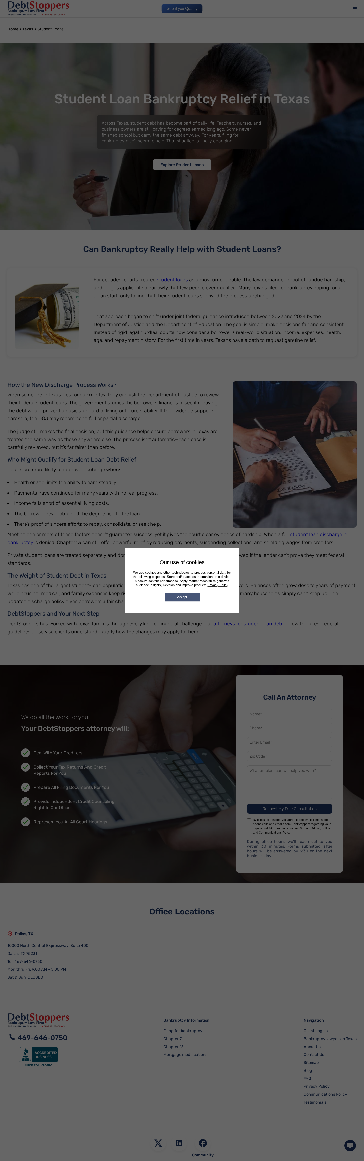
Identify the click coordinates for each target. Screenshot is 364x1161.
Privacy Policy (218, 585)
